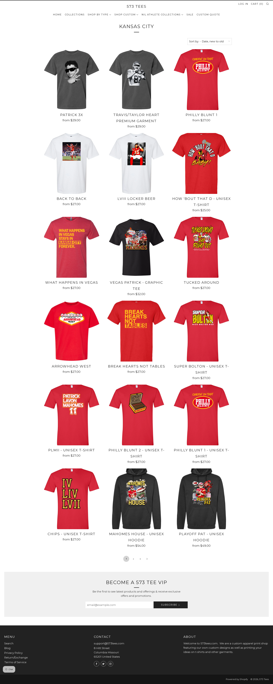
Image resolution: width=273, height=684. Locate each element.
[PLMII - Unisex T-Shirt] (71, 415)
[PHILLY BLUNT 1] (201, 79)
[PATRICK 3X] (71, 79)
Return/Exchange (16, 657)
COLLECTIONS (75, 14)
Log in (243, 4)
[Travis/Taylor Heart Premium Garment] (136, 79)
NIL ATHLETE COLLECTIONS (161, 14)
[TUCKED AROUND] (201, 247)
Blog (7, 648)
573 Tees (136, 6)
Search (9, 643)
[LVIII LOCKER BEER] (136, 163)
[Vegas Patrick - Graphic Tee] (136, 247)
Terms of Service (15, 662)
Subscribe (169, 604)
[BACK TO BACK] (71, 163)
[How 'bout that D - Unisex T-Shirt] (201, 163)
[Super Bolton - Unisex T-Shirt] (201, 331)
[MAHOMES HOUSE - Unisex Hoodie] (136, 498)
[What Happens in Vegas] (71, 247)
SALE (190, 14)
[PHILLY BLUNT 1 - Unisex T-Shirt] (201, 415)
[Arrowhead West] (71, 331)
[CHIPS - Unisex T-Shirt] (71, 498)
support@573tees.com (109, 643)
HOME (57, 14)
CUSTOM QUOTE (208, 14)
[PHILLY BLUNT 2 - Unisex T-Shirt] (136, 415)
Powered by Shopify (237, 679)
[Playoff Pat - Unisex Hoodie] (201, 498)
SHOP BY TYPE (98, 14)
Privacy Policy (13, 652)
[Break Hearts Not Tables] (136, 331)
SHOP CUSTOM (125, 14)
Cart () (257, 4)
